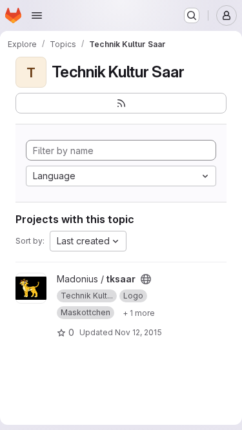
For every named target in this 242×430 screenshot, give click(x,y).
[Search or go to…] (191, 15)
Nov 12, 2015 (138, 332)
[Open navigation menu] (36, 15)
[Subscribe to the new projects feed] (121, 103)
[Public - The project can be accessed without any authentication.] (146, 279)
